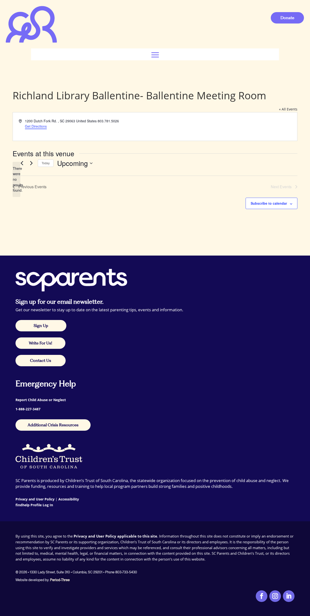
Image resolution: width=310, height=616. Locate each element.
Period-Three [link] (60, 580)
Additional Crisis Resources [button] (53, 424)
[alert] (16, 179)
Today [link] (46, 163)
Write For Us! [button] (40, 343)
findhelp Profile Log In (34, 505)
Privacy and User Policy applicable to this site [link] (115, 536)
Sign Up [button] (41, 325)
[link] (31, 42)
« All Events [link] (288, 109)
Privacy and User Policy (35, 499)
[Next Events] (31, 163)
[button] (155, 54)
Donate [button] (287, 17)
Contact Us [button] (40, 360)
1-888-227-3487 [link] (28, 409)
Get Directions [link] (36, 126)
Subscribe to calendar (269, 203)
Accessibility (68, 499)
